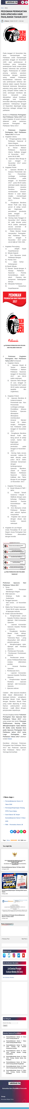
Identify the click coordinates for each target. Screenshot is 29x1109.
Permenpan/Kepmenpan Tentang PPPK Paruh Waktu (14, 891)
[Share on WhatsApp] (21, 831)
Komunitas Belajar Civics (7, 1099)
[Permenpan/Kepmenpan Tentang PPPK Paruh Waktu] (14, 881)
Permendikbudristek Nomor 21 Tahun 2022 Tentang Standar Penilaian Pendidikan (16, 1072)
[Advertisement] (14, 776)
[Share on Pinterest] (24, 831)
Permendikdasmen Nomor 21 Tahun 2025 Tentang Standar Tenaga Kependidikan (16, 1052)
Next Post (24, 938)
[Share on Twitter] (11, 831)
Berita (8, 840)
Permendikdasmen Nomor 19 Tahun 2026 (13, 867)
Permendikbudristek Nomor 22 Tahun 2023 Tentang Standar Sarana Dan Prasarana (16, 1058)
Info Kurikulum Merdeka (8, 977)
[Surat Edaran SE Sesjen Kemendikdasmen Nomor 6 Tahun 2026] (14, 905)
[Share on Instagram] (18, 831)
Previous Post (5, 938)
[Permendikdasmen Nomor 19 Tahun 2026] (14, 858)
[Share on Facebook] (14, 831)
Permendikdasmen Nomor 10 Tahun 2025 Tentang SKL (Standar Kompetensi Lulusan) (16, 1046)
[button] (2, 2)
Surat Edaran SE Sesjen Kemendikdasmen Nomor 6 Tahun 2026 (15, 818)
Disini (10, 739)
